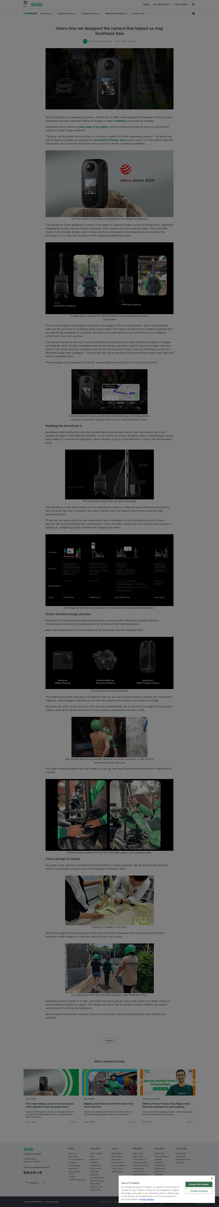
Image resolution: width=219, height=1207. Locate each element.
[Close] (212, 1178)
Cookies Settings (199, 1191)
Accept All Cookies (199, 1184)
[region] (167, 1189)
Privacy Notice (146, 1199)
